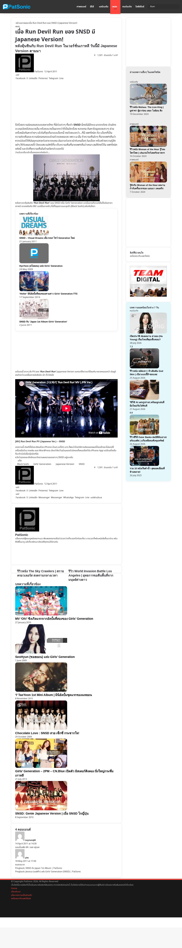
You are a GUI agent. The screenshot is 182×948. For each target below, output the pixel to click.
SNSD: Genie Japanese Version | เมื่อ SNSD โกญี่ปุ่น (52, 813)
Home (14, 888)
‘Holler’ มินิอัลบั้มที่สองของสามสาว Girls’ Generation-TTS (48, 293)
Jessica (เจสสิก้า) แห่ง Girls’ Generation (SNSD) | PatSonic (53, 871)
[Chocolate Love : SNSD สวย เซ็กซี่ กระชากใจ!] (41, 729)
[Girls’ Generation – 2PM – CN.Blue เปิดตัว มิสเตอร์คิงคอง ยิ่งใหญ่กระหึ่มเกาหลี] (41, 767)
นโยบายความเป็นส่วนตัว (21, 895)
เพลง (114, 6)
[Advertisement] (66, 101)
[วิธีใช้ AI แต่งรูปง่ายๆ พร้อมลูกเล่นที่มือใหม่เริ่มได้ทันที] (144, 399)
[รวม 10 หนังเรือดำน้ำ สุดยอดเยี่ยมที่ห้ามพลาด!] (144, 465)
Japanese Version (65, 464)
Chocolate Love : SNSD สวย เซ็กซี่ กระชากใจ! (47, 733)
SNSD (61, 457)
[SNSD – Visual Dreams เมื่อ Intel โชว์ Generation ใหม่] (34, 234)
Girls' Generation (42, 464)
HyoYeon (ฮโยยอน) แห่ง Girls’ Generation (40, 266)
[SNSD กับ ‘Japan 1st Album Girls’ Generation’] (34, 318)
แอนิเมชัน (103, 6)
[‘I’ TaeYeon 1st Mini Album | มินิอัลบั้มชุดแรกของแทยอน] (41, 691)
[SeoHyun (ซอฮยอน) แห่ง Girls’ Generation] (41, 652)
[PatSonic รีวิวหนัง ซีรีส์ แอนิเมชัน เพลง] (16, 7)
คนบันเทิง (127, 6)
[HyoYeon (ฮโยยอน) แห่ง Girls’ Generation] (34, 262)
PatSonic (38, 71)
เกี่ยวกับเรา (16, 891)
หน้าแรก (19, 23)
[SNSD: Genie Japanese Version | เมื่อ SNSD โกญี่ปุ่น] (41, 809)
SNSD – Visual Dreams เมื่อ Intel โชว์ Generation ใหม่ (47, 238)
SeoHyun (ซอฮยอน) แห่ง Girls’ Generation (45, 657)
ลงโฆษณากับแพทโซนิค (140, 256)
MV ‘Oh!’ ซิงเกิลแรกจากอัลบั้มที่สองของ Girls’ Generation (54, 618)
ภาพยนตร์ (81, 6)
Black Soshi (77, 206)
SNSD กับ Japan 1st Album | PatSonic (44, 868)
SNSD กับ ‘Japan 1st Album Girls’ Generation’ (43, 321)
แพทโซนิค (91, 133)
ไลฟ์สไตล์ (140, 6)
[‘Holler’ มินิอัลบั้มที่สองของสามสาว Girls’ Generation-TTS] (34, 290)
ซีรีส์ (92, 6)
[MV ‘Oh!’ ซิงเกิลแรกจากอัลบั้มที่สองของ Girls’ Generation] (41, 614)
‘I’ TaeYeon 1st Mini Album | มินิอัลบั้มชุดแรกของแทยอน (53, 695)
